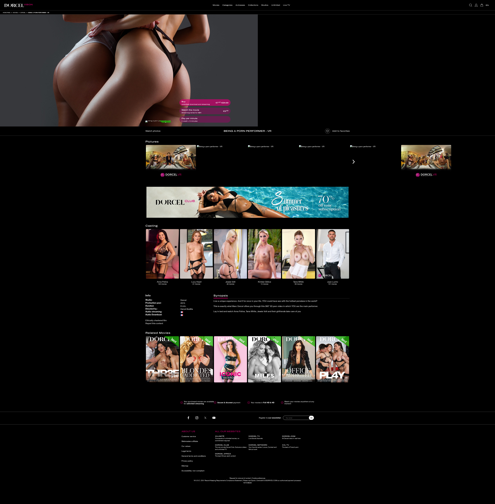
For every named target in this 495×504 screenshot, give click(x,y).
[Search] (471, 5)
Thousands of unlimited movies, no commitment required (227, 438)
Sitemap (185, 466)
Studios (264, 5)
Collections (253, 5)
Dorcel (23, 12)
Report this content (154, 323)
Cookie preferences (258, 478)
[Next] (354, 161)
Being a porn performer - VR (38, 12)
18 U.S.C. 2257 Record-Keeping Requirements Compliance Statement (218, 480)
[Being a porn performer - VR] (158, 122)
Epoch (253, 480)
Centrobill (259, 480)
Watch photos (152, 131)
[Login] (476, 5)
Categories (227, 5)
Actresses (240, 5)
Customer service (189, 436)
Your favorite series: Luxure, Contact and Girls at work (263, 447)
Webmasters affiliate (190, 441)
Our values (186, 446)
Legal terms (186, 451)
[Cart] (482, 5)
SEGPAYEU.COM (271, 480)
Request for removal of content (240, 478)
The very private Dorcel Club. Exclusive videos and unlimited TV (230, 447)
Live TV (286, 5)
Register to (270, 418)
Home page (6, 12)
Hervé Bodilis (186, 309)
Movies (216, 5)
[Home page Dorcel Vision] (18, 5)
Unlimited (275, 5)
